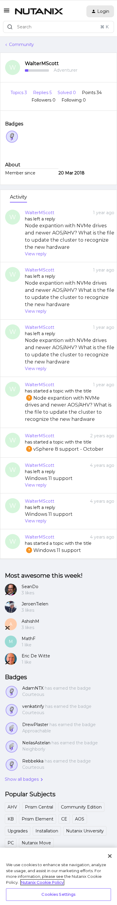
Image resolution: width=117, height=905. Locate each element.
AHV (12, 807)
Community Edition (81, 807)
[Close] (109, 856)
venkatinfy (33, 706)
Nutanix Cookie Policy (42, 882)
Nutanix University (85, 831)
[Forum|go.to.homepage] (39, 11)
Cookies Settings (58, 894)
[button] (6, 12)
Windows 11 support (49, 478)
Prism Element (37, 819)
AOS (79, 819)
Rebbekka (33, 761)
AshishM (30, 621)
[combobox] (58, 27)
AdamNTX (33, 688)
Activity (18, 197)
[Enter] (10, 27)
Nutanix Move (36, 843)
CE (64, 819)
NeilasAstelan (36, 743)
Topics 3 (19, 92)
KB (11, 819)
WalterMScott (42, 63)
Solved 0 (67, 92)
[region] (58, 876)
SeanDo (30, 586)
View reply (35, 254)
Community (21, 44)
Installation (46, 831)
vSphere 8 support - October (64, 449)
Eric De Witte (36, 656)
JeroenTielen (35, 604)
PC (11, 843)
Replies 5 (43, 92)
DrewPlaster (35, 724)
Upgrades (18, 831)
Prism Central (39, 807)
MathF (28, 638)
